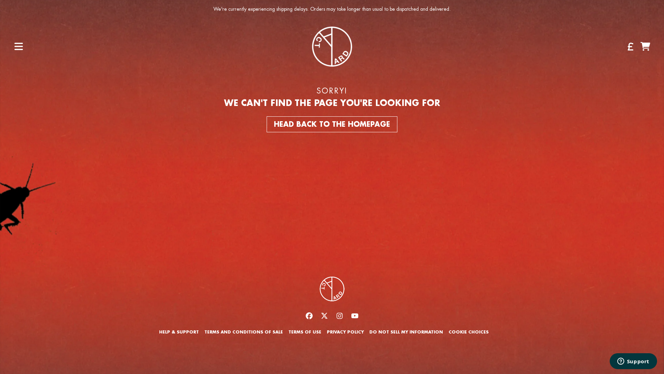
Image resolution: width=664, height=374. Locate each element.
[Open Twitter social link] (324, 315)
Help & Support (179, 332)
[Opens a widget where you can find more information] (633, 362)
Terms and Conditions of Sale (243, 332)
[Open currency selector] (630, 46)
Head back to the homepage (332, 124)
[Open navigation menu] (18, 46)
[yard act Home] (332, 46)
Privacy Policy (345, 332)
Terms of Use (304, 332)
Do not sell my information (406, 332)
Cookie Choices (469, 332)
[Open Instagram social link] (339, 315)
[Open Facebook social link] (309, 315)
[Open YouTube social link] (354, 315)
